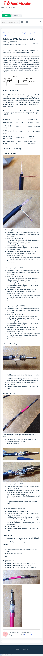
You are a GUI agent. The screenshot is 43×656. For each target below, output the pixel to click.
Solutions (25, 649)
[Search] (17, 22)
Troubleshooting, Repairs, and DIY (25, 33)
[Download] (17, 337)
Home (17, 649)
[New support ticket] (22, 22)
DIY (5, 35)
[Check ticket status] (27, 22)
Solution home (7, 33)
